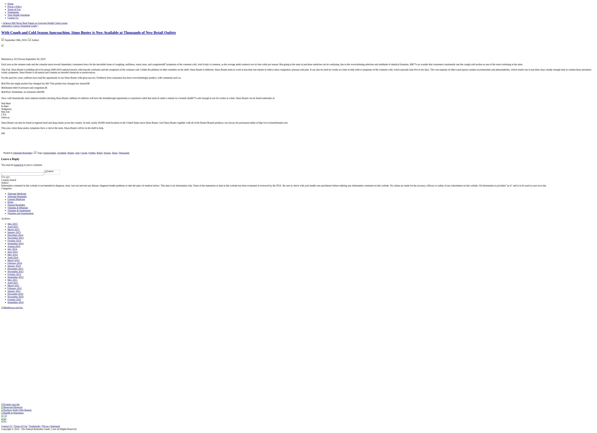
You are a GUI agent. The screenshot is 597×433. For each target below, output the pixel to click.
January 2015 (14, 232)
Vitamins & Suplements (19, 210)
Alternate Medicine (16, 193)
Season (107, 153)
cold (77, 153)
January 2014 (14, 266)
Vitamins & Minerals (17, 207)
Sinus (114, 153)
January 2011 (14, 291)
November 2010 (15, 296)
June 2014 (12, 252)
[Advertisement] (10, 355)
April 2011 (12, 282)
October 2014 (14, 240)
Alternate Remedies (22, 153)
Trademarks (34, 426)
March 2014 (13, 260)
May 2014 (12, 254)
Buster (71, 153)
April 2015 (12, 226)
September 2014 (15, 243)
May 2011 (12, 280)
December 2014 (15, 235)
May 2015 (12, 224)
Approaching (49, 153)
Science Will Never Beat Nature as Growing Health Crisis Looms (35, 23)
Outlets (91, 153)
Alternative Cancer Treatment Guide (19, 26)
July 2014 (12, 249)
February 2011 (14, 288)
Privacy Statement (51, 426)
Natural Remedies (16, 205)
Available (61, 153)
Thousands (124, 153)
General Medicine (16, 199)
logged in (18, 165)
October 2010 (14, 299)
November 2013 (15, 271)
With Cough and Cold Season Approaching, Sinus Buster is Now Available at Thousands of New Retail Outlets (88, 33)
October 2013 (14, 274)
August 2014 (13, 246)
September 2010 (15, 302)
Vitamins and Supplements (20, 213)
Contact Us (6, 426)
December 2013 (15, 268)
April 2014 (12, 257)
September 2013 (15, 277)
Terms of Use (20, 426)
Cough (84, 153)
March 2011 (13, 285)
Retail (99, 153)
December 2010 (15, 294)
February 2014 (14, 263)
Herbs (10, 202)
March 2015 (13, 229)
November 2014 (15, 238)
